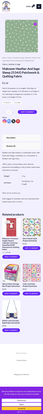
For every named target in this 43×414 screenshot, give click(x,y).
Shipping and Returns (21, 374)
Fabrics (10, 58)
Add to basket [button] (11, 257)
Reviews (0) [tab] (10, 146)
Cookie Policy (22, 360)
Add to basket (27, 112)
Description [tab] (10, 138)
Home (4, 58)
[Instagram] (5, 121)
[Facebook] (9, 121)
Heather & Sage (19, 58)
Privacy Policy (21, 353)
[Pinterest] (18, 121)
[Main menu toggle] (38, 6)
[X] (13, 121)
